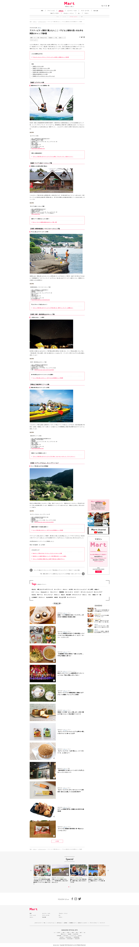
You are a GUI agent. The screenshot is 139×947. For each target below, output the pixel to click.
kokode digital (70, 938)
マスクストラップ (77, 594)
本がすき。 (80, 935)
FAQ (44, 922)
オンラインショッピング (81, 589)
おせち (34, 589)
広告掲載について (72, 922)
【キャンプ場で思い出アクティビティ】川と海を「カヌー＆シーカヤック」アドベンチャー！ (54, 456)
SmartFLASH (75, 934)
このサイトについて (37, 922)
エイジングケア (98, 592)
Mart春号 (69, 594)
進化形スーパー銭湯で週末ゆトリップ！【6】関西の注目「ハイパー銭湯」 (50, 556)
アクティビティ (34, 40)
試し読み (98, 571)
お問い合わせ (59, 922)
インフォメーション (51, 922)
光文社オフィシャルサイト (82, 922)
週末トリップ (62, 37)
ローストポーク (69, 592)
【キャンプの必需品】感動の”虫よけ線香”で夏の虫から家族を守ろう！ (49, 559)
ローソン (40, 594)
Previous (31, 870)
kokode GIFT (77, 938)
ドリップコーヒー (49, 594)
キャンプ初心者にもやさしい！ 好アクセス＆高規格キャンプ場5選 (48, 378)
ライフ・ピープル (85, 10)
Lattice (34, 594)
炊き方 (63, 594)
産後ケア (97, 589)
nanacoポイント (45, 592)
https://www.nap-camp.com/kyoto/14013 (44, 522)
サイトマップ (102, 922)
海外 (82, 16)
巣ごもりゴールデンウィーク (45, 589)
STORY (68, 932)
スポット (61, 10)
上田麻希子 (34, 597)
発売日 (56, 597)
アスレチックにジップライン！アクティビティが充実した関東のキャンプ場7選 (51, 57)
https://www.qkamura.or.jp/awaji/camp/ (40, 299)
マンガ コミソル (73, 935)
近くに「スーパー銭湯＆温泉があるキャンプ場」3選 (45, 222)
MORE (57, 841)
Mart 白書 (96, 10)
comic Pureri (65, 935)
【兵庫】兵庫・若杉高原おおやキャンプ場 (42, 72)
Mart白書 (44, 917)
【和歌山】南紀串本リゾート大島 (39, 74)
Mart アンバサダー (55, 13)
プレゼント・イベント (68, 13)
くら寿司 (91, 589)
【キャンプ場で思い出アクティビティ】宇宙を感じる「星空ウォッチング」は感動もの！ (53, 307)
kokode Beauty (68, 937)
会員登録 (65, 922)
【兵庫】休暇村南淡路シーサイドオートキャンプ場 (44, 70)
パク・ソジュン (35, 592)
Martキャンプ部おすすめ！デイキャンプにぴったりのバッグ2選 (47, 553)
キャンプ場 (36, 37)
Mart (77, 932)
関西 (31, 37)
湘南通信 (62, 592)
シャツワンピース (72, 597)
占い (79, 13)
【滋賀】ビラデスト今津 (37, 66)
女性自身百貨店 (76, 937)
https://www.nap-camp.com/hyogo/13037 (44, 369)
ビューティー (54, 592)
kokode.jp (62, 937)
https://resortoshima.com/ (37, 448)
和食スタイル (63, 934)
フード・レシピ (51, 10)
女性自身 (69, 934)
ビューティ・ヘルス (72, 10)
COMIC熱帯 (59, 935)
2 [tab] (70, 887)
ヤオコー (65, 589)
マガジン (86, 13)
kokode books (62, 938)
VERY (64, 932)
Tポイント (57, 594)
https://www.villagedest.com (38, 148)
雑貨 (42, 10)
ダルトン (85, 594)
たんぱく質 (63, 597)
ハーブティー (58, 589)
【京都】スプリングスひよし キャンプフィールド (43, 76)
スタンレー (42, 597)
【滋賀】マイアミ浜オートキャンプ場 (41, 68)
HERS (73, 932)
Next (108, 870)
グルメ (57, 16)
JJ (54, 932)
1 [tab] (69, 887)
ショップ (64, 16)
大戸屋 (71, 589)
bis (84, 932)
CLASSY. (58, 932)
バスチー (77, 592)
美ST (81, 932)
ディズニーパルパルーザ (87, 592)
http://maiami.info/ (35, 214)
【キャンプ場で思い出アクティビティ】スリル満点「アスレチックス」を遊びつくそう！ (53, 156)
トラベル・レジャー (73, 16)
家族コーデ (95, 594)
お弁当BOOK (50, 597)
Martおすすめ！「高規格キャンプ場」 (49, 37)
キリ (90, 594)
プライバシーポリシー (94, 922)
